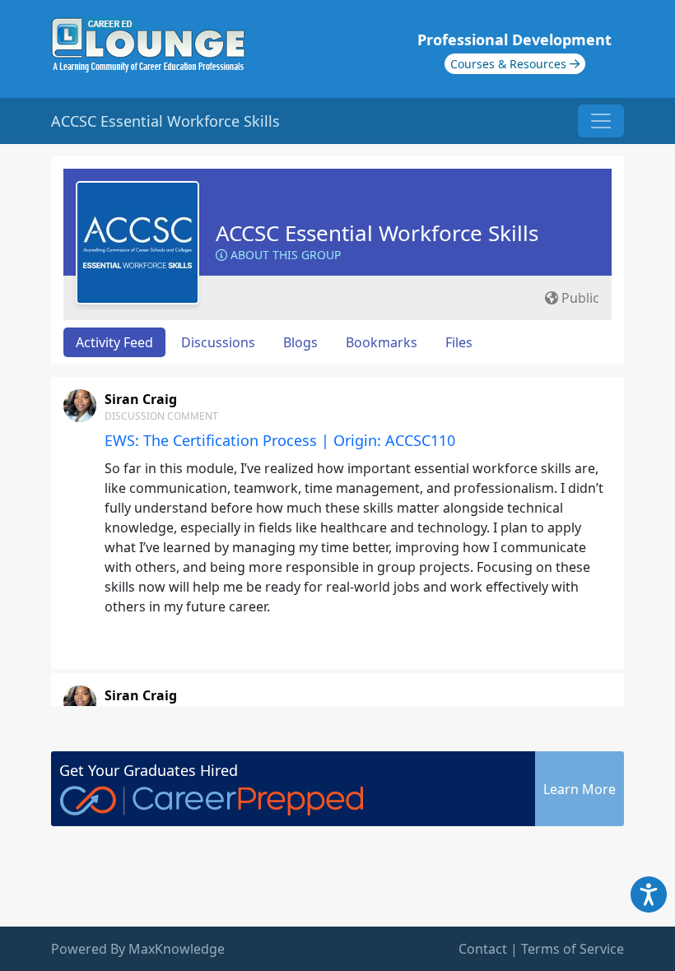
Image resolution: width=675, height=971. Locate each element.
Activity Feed (114, 342)
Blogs (300, 342)
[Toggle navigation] (601, 121)
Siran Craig (141, 399)
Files (458, 342)
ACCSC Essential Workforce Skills (377, 233)
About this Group (284, 254)
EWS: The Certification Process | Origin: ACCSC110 (280, 440)
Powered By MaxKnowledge (138, 949)
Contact (483, 949)
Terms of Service (572, 949)
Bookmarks (381, 342)
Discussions (218, 342)
